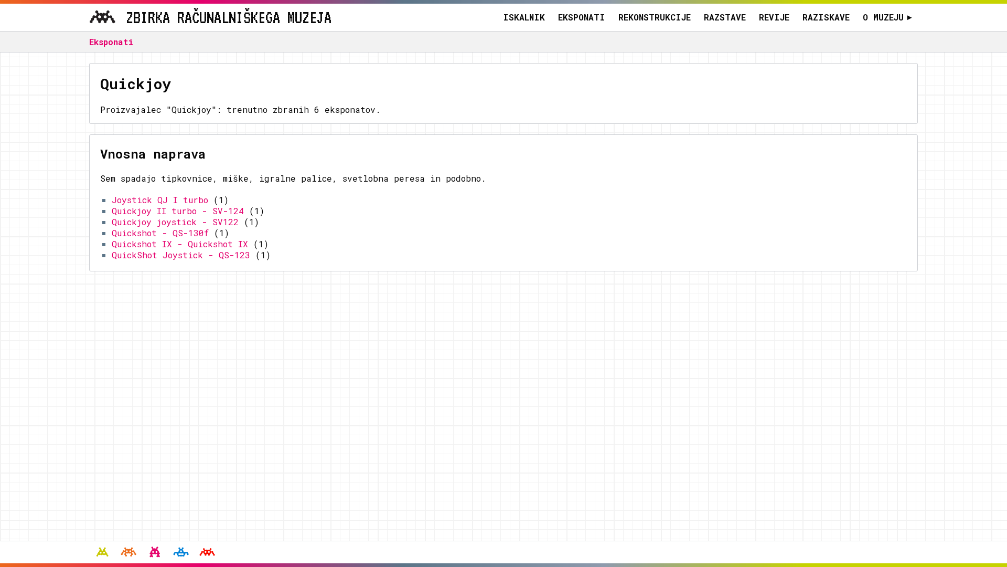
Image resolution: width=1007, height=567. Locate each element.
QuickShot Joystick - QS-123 (181, 254)
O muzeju (887, 17)
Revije (774, 17)
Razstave (725, 17)
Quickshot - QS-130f (160, 232)
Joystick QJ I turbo (160, 199)
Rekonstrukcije (654, 17)
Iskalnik (524, 17)
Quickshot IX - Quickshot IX (180, 243)
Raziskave (826, 17)
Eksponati (581, 17)
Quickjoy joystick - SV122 (175, 221)
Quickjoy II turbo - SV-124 (178, 210)
